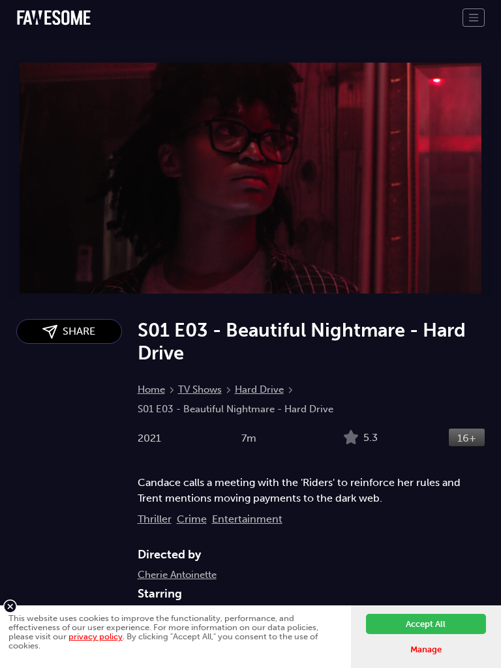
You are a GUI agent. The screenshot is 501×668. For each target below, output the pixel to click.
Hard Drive (259, 389)
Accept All (426, 624)
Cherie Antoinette (177, 575)
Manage (426, 649)
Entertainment (247, 519)
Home (151, 389)
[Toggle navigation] (474, 17)
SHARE (76, 331)
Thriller (155, 519)
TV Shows (200, 389)
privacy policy (95, 636)
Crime (192, 519)
